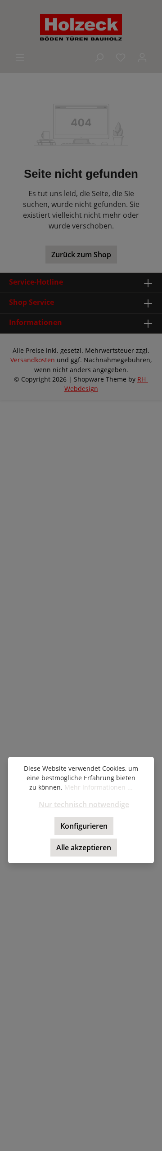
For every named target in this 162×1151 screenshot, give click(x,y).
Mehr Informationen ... (98, 787)
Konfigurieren (84, 826)
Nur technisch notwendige (84, 804)
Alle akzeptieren (83, 847)
